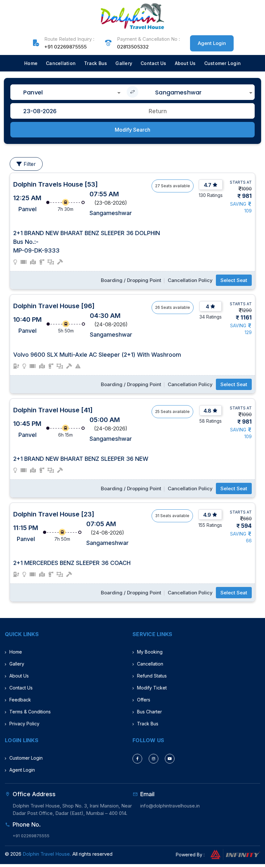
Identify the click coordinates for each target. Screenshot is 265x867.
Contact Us (153, 63)
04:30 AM (105, 316)
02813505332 (133, 47)
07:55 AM (104, 194)
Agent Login (212, 43)
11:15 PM (25, 528)
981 (247, 196)
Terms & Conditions (30, 711)
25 (157, 411)
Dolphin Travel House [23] (53, 514)
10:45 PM (27, 424)
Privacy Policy (24, 723)
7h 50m (62, 539)
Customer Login (222, 63)
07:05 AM (101, 524)
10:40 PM (27, 319)
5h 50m (66, 330)
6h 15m (65, 435)
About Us (185, 63)
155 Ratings (210, 525)
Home (30, 63)
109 (248, 210)
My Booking (150, 652)
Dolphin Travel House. (47, 854)
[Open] (118, 92)
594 (246, 526)
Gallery (123, 63)
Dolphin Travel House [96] (54, 306)
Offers (143, 699)
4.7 (207, 185)
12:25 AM (27, 198)
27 (157, 185)
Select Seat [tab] (233, 280)
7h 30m (65, 209)
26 (157, 307)
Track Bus (95, 63)
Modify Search (132, 129)
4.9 (207, 515)
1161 (246, 317)
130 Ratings (211, 195)
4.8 (207, 410)
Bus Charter (149, 711)
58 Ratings (210, 421)
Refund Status (152, 675)
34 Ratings (210, 317)
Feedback (20, 699)
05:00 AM (105, 420)
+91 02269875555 (65, 47)
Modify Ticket (152, 687)
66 (249, 540)
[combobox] (66, 92)
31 (157, 515)
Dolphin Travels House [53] (55, 184)
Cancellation (61, 63)
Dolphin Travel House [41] (53, 410)
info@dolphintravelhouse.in (170, 806)
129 (248, 332)
